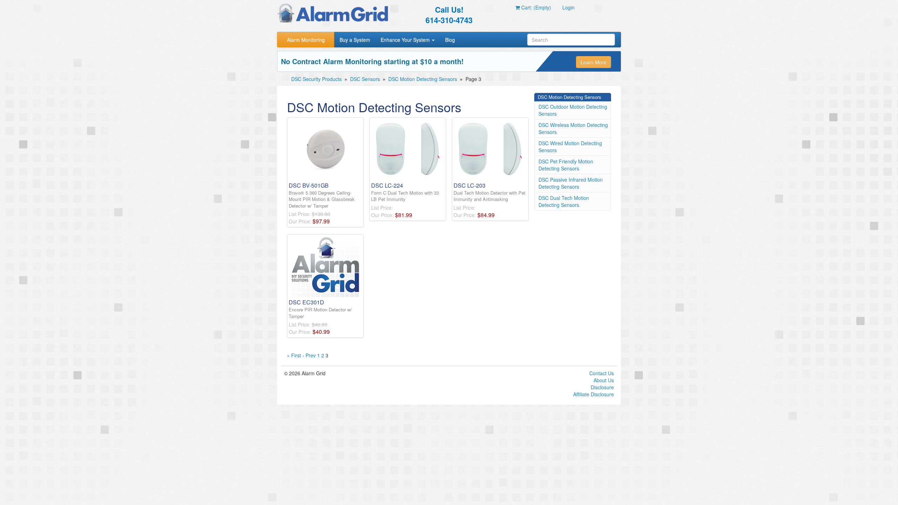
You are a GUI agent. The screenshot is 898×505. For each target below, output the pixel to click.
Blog (450, 39)
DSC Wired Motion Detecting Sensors (570, 147)
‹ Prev (309, 355)
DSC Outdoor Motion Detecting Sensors (572, 110)
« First (294, 355)
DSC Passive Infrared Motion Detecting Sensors (570, 183)
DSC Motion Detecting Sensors (422, 78)
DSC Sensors (365, 78)
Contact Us (601, 373)
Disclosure (602, 387)
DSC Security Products (316, 78)
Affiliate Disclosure (593, 394)
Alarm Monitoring (306, 39)
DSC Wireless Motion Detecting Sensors (573, 128)
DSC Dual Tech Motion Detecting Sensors (563, 201)
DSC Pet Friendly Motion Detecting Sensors (565, 165)
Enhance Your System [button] (406, 39)
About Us (604, 380)
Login (568, 7)
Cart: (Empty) (535, 7)
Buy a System (355, 39)
